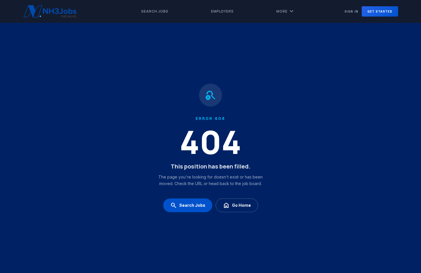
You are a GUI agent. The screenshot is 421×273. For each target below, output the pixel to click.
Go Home (237, 205)
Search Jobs (154, 11)
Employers (222, 11)
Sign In (351, 11)
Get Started (379, 11)
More (285, 11)
